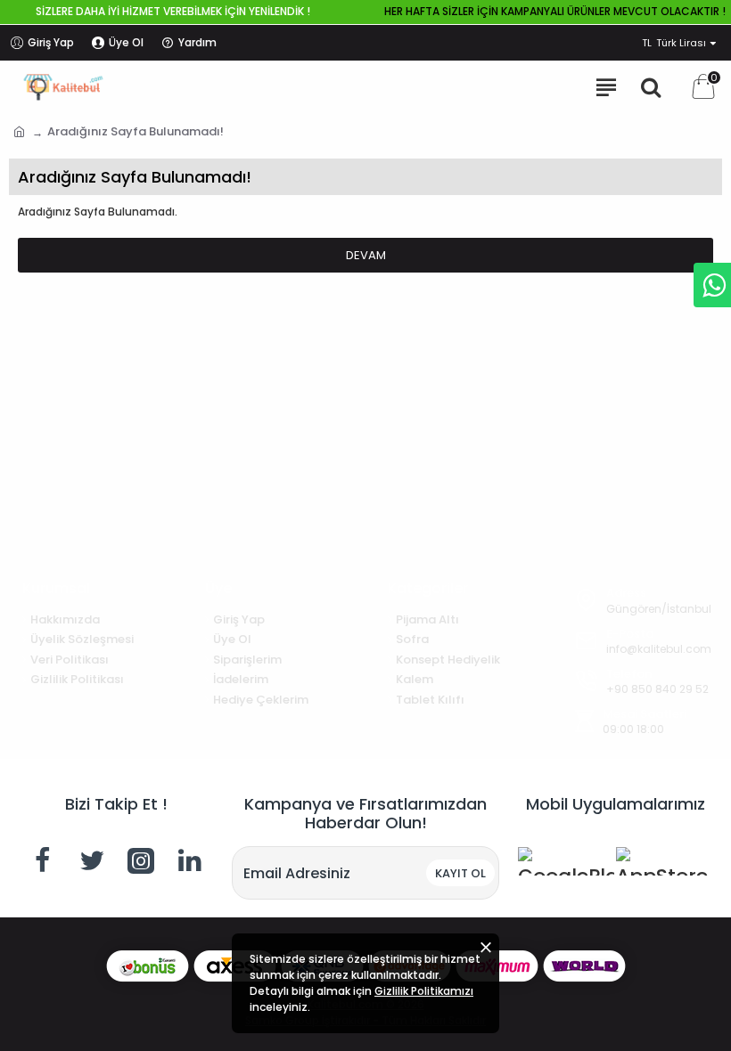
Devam (366, 255)
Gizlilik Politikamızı (423, 990)
